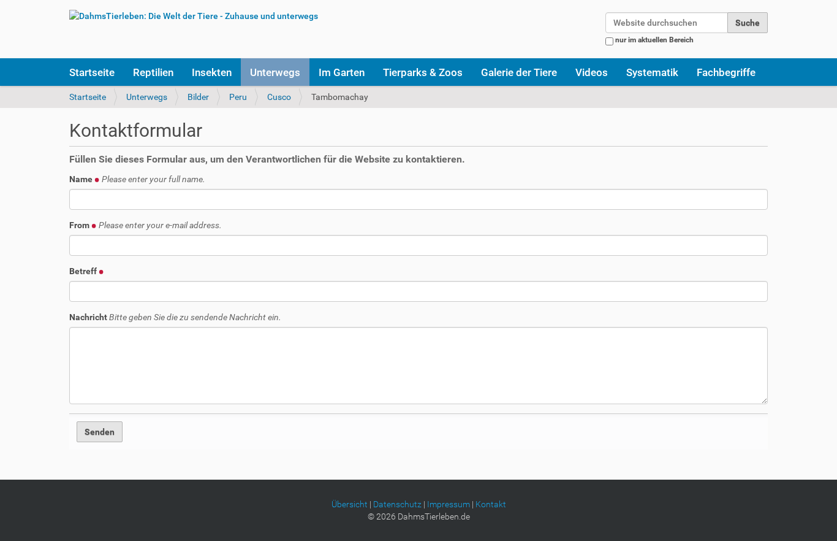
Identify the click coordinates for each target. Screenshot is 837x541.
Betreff (84, 271)
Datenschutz (397, 504)
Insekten (212, 72)
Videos (591, 72)
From (145, 225)
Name (137, 179)
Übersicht (349, 504)
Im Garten (342, 72)
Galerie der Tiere (519, 72)
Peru (238, 97)
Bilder (198, 97)
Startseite (92, 72)
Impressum (448, 504)
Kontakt (490, 504)
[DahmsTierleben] (193, 15)
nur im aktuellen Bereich (654, 40)
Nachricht (175, 317)
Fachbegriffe (726, 72)
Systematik (652, 72)
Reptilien (153, 72)
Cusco (279, 97)
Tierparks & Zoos (423, 72)
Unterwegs (275, 72)
